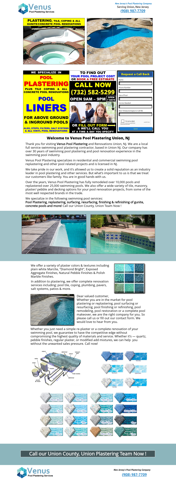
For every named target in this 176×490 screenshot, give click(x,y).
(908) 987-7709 (88, 248)
